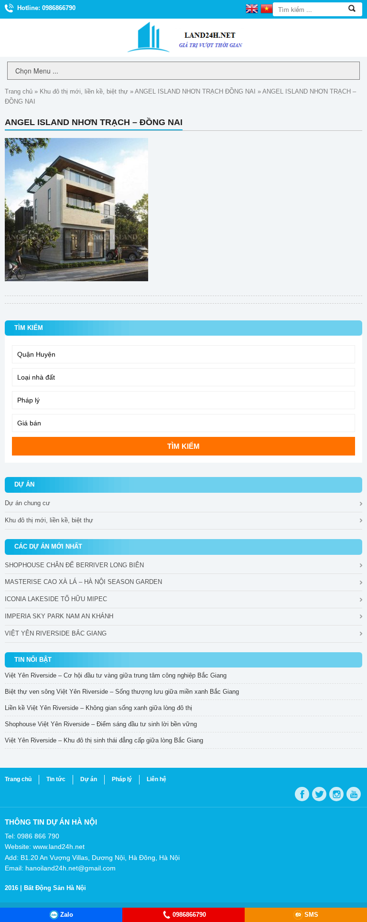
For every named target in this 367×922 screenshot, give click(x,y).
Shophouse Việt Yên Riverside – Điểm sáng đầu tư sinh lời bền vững (101, 724)
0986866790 (189, 914)
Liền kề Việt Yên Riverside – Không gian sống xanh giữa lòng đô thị (98, 707)
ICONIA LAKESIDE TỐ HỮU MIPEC (56, 599)
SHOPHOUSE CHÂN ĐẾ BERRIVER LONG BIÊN (74, 565)
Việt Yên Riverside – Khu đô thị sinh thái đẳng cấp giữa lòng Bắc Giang (104, 740)
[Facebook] (302, 794)
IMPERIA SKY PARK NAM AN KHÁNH (59, 616)
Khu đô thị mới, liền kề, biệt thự (84, 91)
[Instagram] (336, 794)
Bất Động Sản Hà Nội (55, 887)
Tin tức (55, 779)
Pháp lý (122, 779)
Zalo (66, 914)
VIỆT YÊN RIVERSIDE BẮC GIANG (56, 633)
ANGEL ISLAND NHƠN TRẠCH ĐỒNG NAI (195, 91)
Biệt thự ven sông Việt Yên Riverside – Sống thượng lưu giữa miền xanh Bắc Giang (122, 691)
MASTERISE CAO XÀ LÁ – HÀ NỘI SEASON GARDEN (83, 581)
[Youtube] (353, 794)
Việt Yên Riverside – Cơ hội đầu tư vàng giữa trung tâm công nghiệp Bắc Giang (116, 675)
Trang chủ (18, 91)
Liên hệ (156, 779)
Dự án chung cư (27, 503)
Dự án (88, 779)
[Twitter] (319, 794)
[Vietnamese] (266, 8)
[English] (252, 8)
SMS (311, 914)
